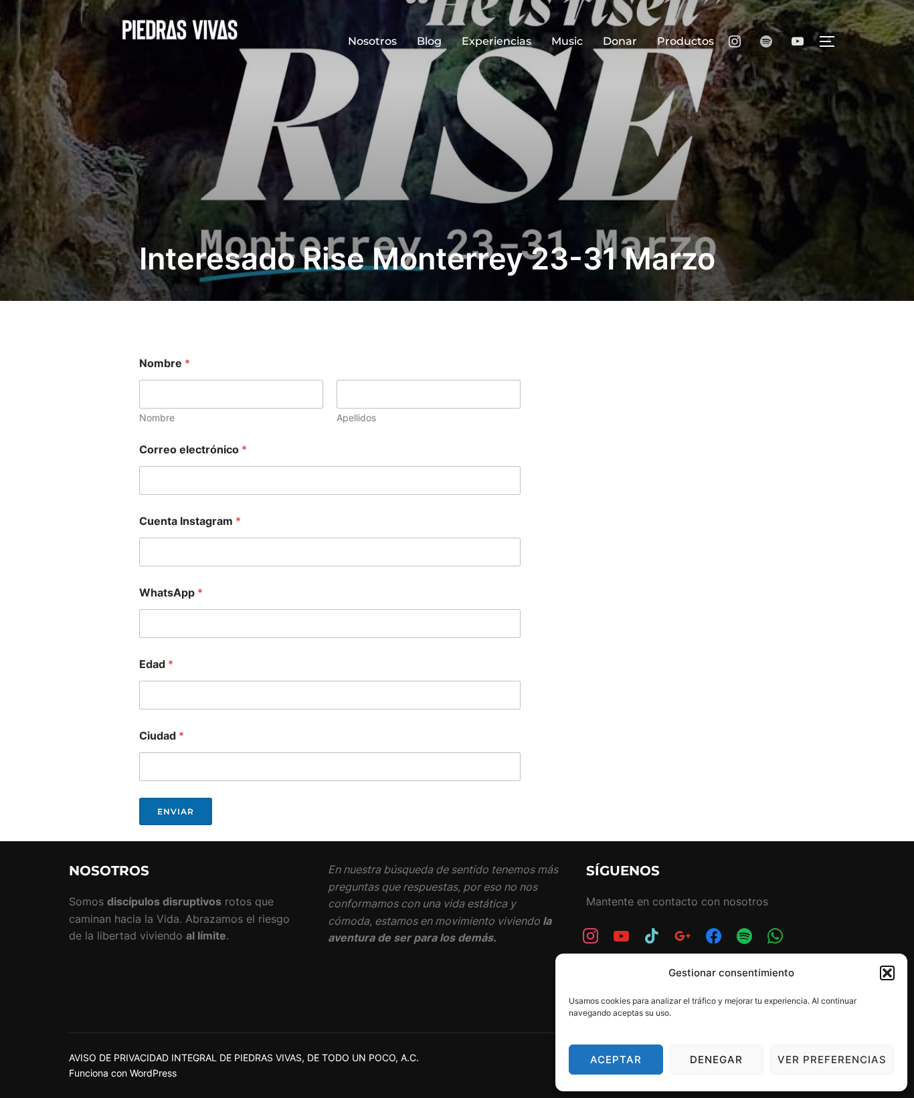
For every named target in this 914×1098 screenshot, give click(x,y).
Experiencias (496, 41)
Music (567, 41)
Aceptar (616, 1059)
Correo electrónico (193, 449)
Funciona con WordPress (123, 1073)
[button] (887, 973)
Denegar (716, 1059)
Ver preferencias (832, 1059)
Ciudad (161, 736)
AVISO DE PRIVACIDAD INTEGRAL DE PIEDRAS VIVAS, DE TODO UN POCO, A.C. (244, 1057)
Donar (620, 41)
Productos (685, 41)
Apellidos (356, 417)
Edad (156, 664)
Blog (429, 41)
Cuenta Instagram (190, 521)
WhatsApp (171, 592)
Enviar (175, 811)
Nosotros (372, 41)
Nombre (157, 417)
